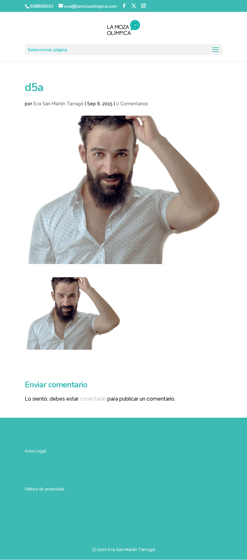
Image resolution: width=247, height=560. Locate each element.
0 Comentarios (132, 103)
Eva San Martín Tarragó (58, 103)
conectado (93, 399)
